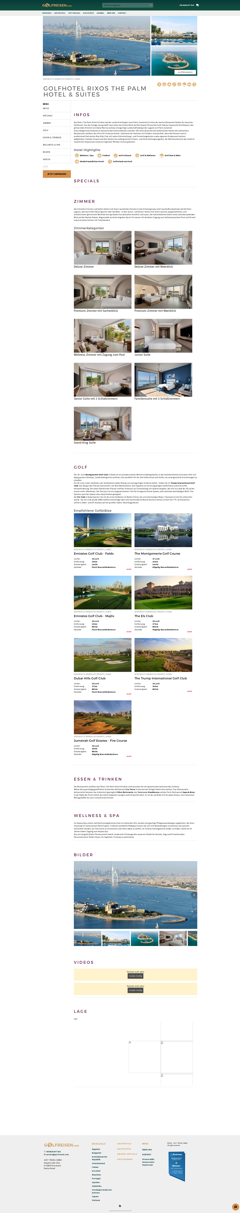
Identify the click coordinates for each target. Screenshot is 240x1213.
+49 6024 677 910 (53, 1151)
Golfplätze (88, 13)
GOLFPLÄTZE (124, 1149)
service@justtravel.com (57, 1154)
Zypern (95, 1196)
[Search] (150, 5)
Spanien (96, 1182)
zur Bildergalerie (185, 72)
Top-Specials (74, 13)
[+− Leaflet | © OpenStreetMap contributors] (135, 1053)
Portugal (96, 1178)
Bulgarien (96, 1153)
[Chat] (197, 5)
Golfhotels (59, 13)
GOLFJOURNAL (125, 1159)
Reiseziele (46, 13)
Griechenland (98, 1163)
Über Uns (111, 13)
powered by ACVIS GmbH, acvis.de (119, 1211)
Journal (100, 13)
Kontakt (122, 13)
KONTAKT (146, 1154)
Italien (95, 1167)
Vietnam (96, 1200)
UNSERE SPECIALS (127, 1154)
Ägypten (96, 1149)
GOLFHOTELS (124, 1143)
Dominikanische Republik (99, 1158)
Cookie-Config (135, 976)
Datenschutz (148, 1162)
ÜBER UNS (147, 1149)
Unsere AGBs (148, 1159)
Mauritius (96, 1174)
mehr (129, 569)
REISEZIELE (99, 1143)
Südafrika (96, 1186)
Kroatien (96, 1171)
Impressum (147, 1165)
